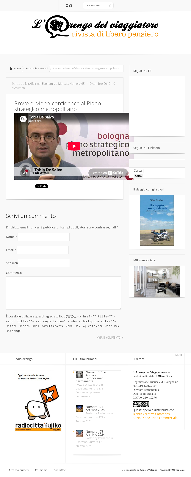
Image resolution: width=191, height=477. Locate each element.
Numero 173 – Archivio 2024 (96, 433)
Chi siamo (41, 470)
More (178, 354)
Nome (11, 237)
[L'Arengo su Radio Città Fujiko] (38, 431)
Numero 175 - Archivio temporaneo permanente (90, 392)
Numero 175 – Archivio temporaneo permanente (91, 376)
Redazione (94, 384)
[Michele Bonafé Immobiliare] (157, 296)
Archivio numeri (19, 470)
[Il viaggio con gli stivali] (157, 245)
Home (17, 68)
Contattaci (60, 470)
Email (11, 250)
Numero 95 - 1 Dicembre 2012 (90, 84)
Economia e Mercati (37, 68)
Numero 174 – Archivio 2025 (96, 408)
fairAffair (30, 84)
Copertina (81, 388)
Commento (14, 273)
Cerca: (138, 170)
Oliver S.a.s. (178, 469)
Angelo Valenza (148, 469)
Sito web (12, 263)
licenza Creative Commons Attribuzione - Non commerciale (155, 416)
